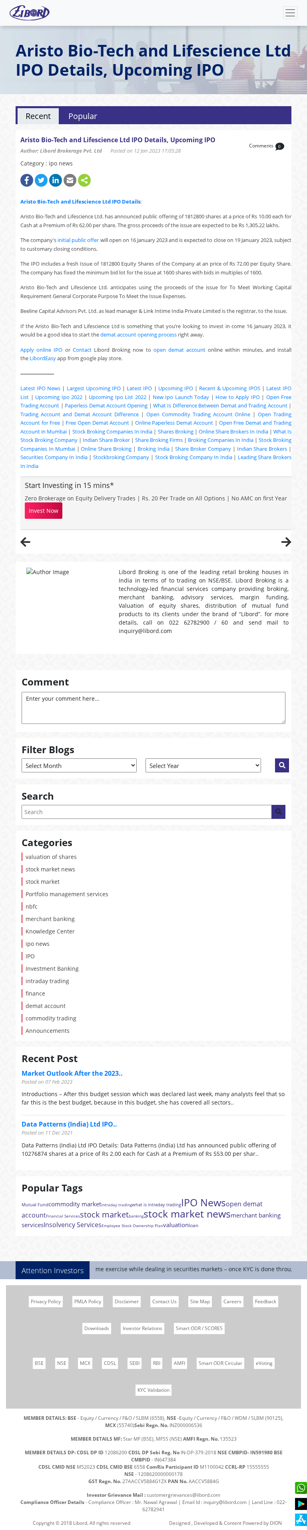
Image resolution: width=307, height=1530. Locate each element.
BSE (39, 1363)
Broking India (153, 448)
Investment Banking (52, 968)
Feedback (265, 1301)
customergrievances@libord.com (183, 1495)
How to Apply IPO (237, 397)
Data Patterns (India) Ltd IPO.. (69, 1124)
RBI (156, 1363)
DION (276, 1523)
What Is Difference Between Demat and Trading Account (220, 405)
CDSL (110, 1363)
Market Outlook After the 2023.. (72, 1073)
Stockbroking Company (121, 457)
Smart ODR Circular (220, 1363)
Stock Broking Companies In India (112, 431)
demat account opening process (138, 334)
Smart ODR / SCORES (199, 1328)
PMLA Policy (87, 1301)
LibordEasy (43, 358)
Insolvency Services (73, 1224)
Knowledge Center (50, 931)
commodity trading (51, 1018)
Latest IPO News (40, 388)
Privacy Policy (46, 1301)
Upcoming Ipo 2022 (58, 397)
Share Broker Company (203, 448)
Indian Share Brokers (262, 448)
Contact (82, 349)
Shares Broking (175, 431)
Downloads (96, 1328)
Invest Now (43, 510)
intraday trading (47, 981)
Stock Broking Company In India (193, 457)
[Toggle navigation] (290, 12)
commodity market (74, 1204)
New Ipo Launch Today (181, 397)
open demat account (179, 349)
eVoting (264, 1363)
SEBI (135, 1363)
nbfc (32, 906)
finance (35, 993)
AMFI (179, 1363)
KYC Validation (153, 1390)
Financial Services (63, 1216)
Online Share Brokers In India (233, 431)
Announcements (48, 1030)
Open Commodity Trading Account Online (198, 414)
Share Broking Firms (159, 439)
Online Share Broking (106, 448)
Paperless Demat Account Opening (106, 405)
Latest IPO (139, 388)
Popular (82, 116)
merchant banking (50, 919)
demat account (46, 1006)
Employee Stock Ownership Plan (132, 1225)
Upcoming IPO (175, 388)
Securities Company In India (54, 457)
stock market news (50, 869)
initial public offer (78, 240)
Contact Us (164, 1301)
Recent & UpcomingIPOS (229, 388)
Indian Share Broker (106, 439)
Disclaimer (127, 1301)
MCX (85, 1363)
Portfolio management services (67, 894)
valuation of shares (51, 857)
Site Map (200, 1301)
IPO (30, 956)
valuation (176, 1225)
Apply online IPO (41, 349)
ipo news (38, 943)
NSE (61, 1363)
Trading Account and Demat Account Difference (79, 414)
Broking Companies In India (220, 439)
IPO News (203, 1202)
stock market (43, 881)
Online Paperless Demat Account (174, 422)
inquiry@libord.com (225, 1502)
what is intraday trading (156, 1204)
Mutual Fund (35, 1204)
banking (136, 1216)
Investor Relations (142, 1328)
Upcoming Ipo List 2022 (117, 397)
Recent (38, 116)
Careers (232, 1301)
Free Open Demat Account (97, 422)
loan (193, 1225)
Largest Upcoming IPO (94, 388)
